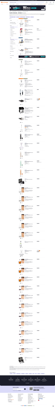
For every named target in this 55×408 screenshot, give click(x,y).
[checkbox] (10, 28)
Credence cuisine (18, 373)
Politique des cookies (30, 398)
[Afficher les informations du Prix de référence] (39, 98)
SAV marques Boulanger (20, 398)
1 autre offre (38, 135)
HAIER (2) (12, 30)
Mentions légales (29, 396)
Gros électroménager (14, 11)
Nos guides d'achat (10, 397)
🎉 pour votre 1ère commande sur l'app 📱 (27, 0)
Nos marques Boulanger (20, 397)
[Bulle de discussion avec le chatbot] (53, 406)
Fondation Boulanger (20, 399)
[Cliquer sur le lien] (27, 8)
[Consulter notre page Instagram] (20, 390)
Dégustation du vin (19, 11)
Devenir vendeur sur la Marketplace (41, 397)
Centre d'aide (9, 398)
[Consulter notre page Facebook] (18, 390)
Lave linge (27, 373)
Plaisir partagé (19, 395)
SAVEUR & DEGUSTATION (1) (13, 33)
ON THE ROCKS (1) (12, 31)
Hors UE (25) (12, 49)
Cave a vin (39, 373)
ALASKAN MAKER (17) (13, 28)
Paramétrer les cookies (30, 397)
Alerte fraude (29, 403)
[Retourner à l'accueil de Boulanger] (4, 2)
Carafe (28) (12, 41)
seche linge (30, 373)
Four (35, 373)
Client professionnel (20, 400)
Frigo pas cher (42, 373)
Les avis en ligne (29, 399)
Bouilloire (11, 373)
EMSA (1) (11, 29)
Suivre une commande (10, 396)
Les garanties (29, 395)
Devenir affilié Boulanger (40, 396)
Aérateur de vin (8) (13, 40)
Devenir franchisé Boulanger (41, 395)
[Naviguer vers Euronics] (42, 398)
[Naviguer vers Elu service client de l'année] (42, 400)
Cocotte (14, 373)
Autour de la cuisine (25, 18)
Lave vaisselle (23, 373)
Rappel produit (29, 402)
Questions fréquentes (10, 395)
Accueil (10, 11)
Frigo (33, 373)
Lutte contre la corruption (30, 400)
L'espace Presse (19, 396)
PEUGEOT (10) (12, 32)
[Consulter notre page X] (19, 390)
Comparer (22, 95)
